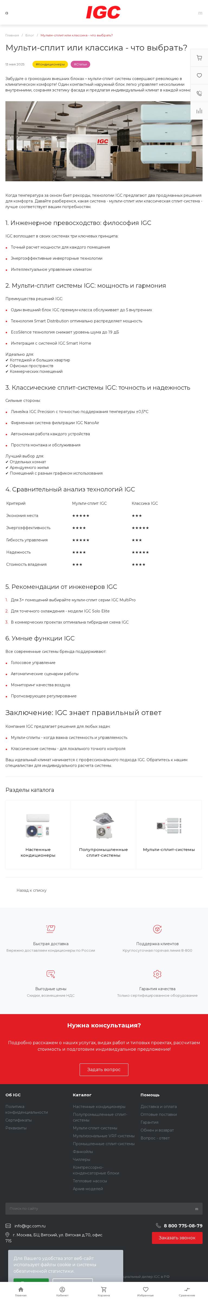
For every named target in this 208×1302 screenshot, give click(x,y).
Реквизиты (16, 1128)
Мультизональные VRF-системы (104, 1135)
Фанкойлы (83, 1151)
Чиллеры (81, 1159)
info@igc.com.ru (30, 1226)
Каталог (82, 1094)
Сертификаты (18, 1120)
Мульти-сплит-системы (169, 849)
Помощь (150, 1094)
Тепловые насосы (90, 1181)
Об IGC (13, 1094)
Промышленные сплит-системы (104, 1143)
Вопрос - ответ (155, 1138)
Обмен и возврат (157, 1130)
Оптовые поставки (159, 1114)
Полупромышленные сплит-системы (103, 852)
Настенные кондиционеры (38, 852)
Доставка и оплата (159, 1106)
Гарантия (149, 1122)
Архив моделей (88, 1188)
